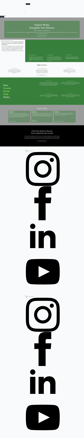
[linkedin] (43, 254)
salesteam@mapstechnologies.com (30, 296)
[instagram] (43, 331)
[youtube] (43, 288)
